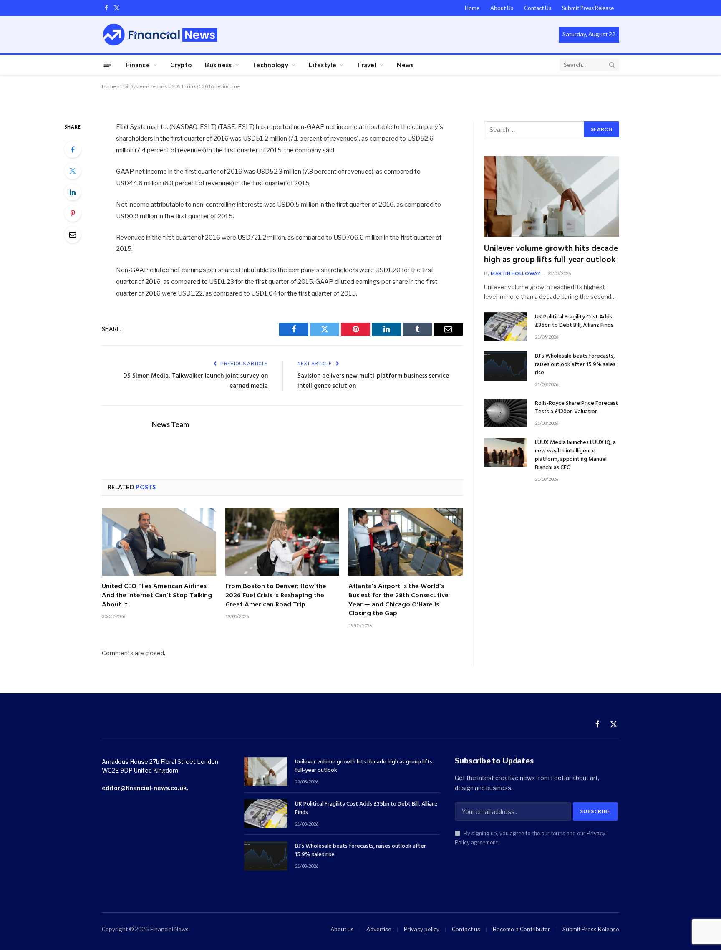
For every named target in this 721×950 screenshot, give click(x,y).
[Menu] (107, 64)
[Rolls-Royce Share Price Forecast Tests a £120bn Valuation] (505, 413)
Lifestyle (322, 64)
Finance (138, 64)
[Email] (72, 234)
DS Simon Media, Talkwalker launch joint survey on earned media (195, 381)
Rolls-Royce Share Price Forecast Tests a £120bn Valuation (576, 407)
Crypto (181, 64)
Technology (270, 64)
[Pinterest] (72, 213)
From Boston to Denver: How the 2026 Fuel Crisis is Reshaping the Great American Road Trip (275, 595)
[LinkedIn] (72, 192)
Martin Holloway (515, 273)
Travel (366, 64)
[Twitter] (72, 170)
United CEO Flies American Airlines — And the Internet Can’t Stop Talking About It (158, 595)
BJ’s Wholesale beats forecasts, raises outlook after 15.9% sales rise (575, 364)
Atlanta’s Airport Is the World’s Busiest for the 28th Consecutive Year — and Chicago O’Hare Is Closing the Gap (398, 600)
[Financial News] (160, 34)
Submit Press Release (588, 8)
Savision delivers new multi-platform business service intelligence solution (373, 381)
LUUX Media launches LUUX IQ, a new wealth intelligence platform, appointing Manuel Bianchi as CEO (575, 455)
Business (218, 64)
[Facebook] (72, 149)
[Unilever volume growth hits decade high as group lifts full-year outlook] (551, 196)
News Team (170, 424)
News (405, 64)
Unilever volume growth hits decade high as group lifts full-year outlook (551, 254)
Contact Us (537, 8)
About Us (501, 8)
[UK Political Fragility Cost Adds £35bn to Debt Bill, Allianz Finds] (505, 326)
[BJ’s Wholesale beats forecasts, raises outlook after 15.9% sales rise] (505, 365)
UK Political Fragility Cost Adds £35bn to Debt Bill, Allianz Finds (574, 321)
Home (472, 8)
